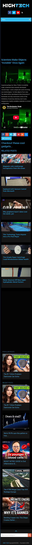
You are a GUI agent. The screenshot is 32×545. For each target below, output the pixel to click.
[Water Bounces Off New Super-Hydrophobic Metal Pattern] (16, 273)
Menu (3, 19)
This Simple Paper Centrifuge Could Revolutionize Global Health (16, 258)
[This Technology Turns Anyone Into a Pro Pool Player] (16, 227)
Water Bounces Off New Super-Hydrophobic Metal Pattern (14, 281)
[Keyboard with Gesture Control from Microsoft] (16, 182)
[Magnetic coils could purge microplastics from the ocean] (16, 159)
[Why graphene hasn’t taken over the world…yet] (16, 204)
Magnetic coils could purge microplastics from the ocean (14, 167)
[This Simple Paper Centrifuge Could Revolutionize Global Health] (16, 250)
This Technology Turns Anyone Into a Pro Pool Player (14, 235)
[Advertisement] (16, 41)
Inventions (7, 138)
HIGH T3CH (6, 543)
